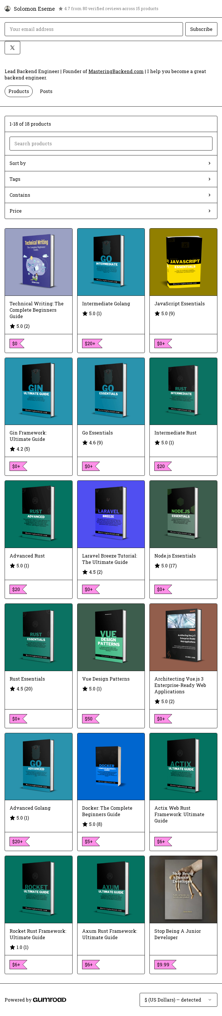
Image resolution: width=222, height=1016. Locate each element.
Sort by (18, 163)
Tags (15, 179)
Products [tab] (18, 91)
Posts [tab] (46, 91)
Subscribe (201, 29)
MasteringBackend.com (116, 71)
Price (16, 211)
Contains (20, 195)
